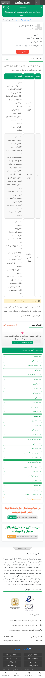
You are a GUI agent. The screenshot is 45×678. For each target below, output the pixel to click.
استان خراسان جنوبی (34, 439)
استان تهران (37, 356)
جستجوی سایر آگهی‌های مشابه (22, 342)
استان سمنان (37, 444)
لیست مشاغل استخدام (34, 499)
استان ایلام (37, 490)
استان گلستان (36, 457)
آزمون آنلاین (12, 662)
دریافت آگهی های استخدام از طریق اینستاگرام (24, 630)
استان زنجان (37, 411)
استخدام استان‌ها (12, 658)
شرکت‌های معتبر (12, 665)
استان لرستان (37, 485)
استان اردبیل (37, 471)
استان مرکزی (37, 402)
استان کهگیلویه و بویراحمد (33, 494)
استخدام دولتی (33, 655)
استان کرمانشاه (36, 448)
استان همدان (37, 416)
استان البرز (37, 370)
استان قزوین (37, 384)
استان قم (38, 398)
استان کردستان (36, 481)
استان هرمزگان (36, 430)
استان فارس (37, 379)
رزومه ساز (33, 662)
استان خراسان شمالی (34, 476)
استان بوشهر (37, 435)
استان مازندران (36, 421)
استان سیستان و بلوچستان (32, 453)
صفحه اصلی (37, 20)
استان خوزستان (36, 407)
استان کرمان (37, 393)
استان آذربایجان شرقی (34, 375)
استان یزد (38, 425)
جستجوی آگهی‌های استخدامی (24, 20)
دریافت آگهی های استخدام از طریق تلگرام (26, 625)
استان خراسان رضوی (34, 365)
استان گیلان (37, 388)
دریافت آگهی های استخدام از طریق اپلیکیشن (25, 620)
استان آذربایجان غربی (34, 462)
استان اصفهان (36, 361)
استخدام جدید (33, 665)
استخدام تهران (33, 658)
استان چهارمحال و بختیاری (32, 467)
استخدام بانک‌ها (11, 655)
